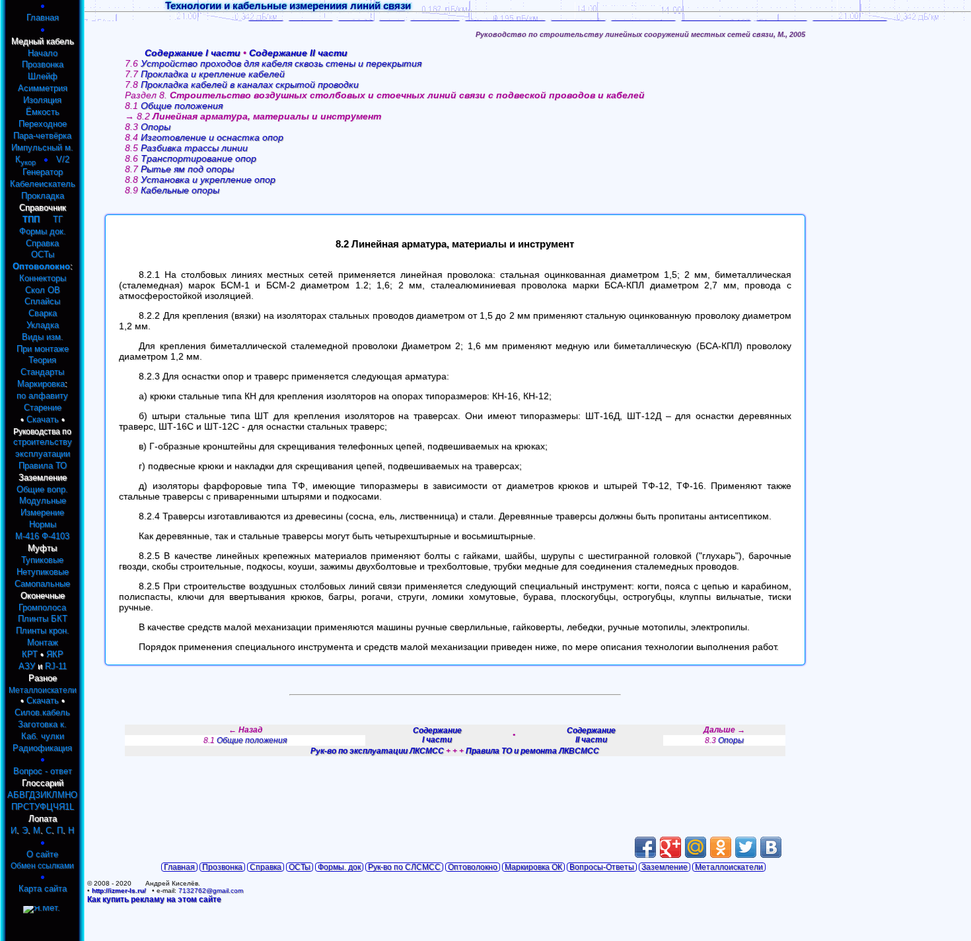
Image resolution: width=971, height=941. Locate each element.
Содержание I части (192, 53)
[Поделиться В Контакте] (770, 847)
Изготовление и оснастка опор (212, 137)
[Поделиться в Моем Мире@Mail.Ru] (695, 847)
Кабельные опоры (180, 190)
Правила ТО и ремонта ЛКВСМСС (532, 751)
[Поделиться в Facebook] (645, 847)
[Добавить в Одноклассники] (720, 847)
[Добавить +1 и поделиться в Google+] (670, 847)
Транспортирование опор (198, 158)
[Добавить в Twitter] (745, 847)
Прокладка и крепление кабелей (213, 74)
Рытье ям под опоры (187, 169)
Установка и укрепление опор (208, 179)
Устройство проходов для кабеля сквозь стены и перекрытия (281, 63)
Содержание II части (298, 53)
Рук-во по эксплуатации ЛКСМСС (377, 751)
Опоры (155, 126)
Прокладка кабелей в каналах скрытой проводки (250, 84)
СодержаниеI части (437, 735)
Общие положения (182, 105)
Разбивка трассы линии (194, 148)
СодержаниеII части (591, 735)
